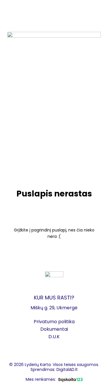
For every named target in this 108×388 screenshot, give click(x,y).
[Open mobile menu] (6, 8)
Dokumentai (54, 329)
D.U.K (54, 336)
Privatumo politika (54, 321)
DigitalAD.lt (67, 369)
